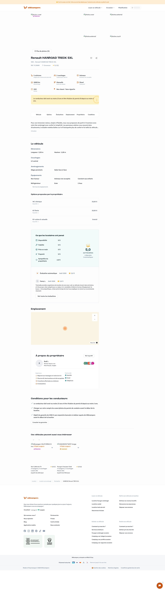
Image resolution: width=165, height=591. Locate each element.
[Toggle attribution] (97, 343)
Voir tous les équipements (40, 187)
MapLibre (92, 342)
